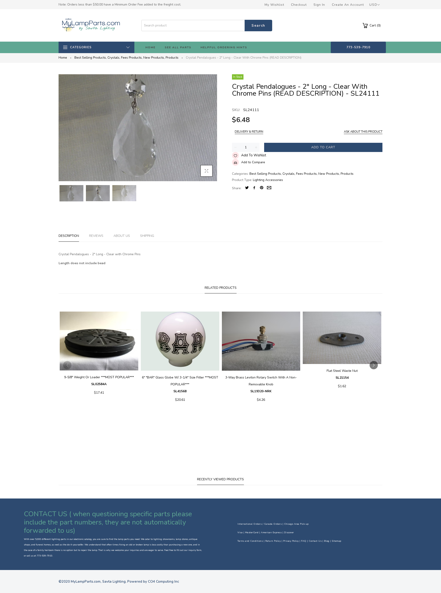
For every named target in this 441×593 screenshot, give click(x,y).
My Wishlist (274, 5)
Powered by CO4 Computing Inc (153, 581)
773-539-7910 (358, 47)
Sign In (319, 5)
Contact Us (315, 541)
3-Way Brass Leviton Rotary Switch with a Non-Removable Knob (261, 384)
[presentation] (67, 365)
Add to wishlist (253, 155)
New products (154, 57)
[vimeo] (261, 188)
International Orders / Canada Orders (259, 524)
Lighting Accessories (268, 180)
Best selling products (90, 57)
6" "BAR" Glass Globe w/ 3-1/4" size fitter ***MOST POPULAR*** (180, 384)
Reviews (96, 236)
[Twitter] (247, 188)
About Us (121, 236)
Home (63, 57)
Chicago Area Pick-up (296, 524)
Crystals (113, 57)
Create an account (348, 5)
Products (172, 57)
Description (69, 236)
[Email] (269, 188)
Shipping (147, 236)
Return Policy (273, 541)
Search (258, 25)
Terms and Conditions (250, 541)
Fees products (131, 57)
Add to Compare (253, 162)
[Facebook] (254, 188)
